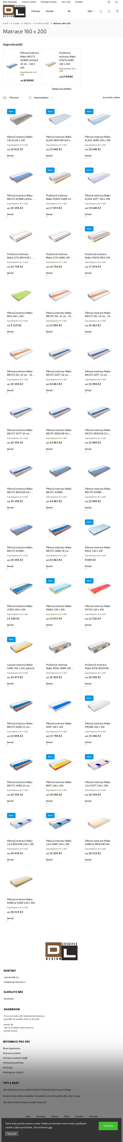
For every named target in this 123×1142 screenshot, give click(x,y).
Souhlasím (108, 1125)
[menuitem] (36, 11)
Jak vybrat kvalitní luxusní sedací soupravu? (25, 1102)
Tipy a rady (65, 2)
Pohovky (40, 1116)
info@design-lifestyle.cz (15, 982)
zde (50, 1127)
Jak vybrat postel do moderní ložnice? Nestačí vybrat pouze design (37, 1089)
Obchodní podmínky (13, 1062)
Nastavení (11, 1134)
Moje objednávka (10, 2)
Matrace (93, 1116)
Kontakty (79, 2)
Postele (79, 1116)
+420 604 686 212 (11, 977)
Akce (28, 1116)
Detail (10, 155)
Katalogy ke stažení (49, 2)
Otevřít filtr (11, 98)
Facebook (9, 998)
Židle (66, 1116)
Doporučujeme (41, 97)
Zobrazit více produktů (61, 89)
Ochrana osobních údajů (15, 1058)
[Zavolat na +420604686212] (111, 1)
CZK (90, 11)
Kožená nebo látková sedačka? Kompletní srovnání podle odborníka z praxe (41, 1096)
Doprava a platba (29, 2)
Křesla (54, 1116)
